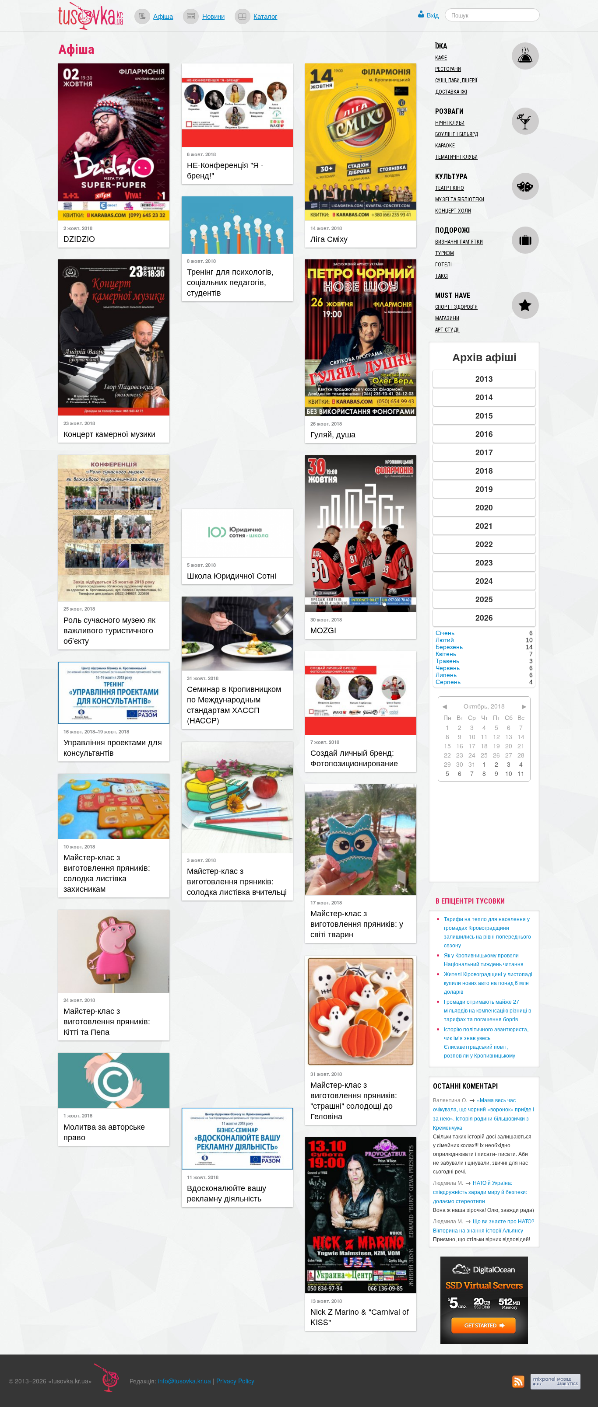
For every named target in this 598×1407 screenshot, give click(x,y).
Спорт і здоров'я (456, 307)
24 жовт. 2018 (79, 999)
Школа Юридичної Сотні (231, 575)
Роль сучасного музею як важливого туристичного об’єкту (109, 630)
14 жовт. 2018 (326, 227)
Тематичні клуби (456, 157)
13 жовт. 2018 (326, 1300)
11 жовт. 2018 (202, 1176)
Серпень (448, 681)
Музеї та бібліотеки (459, 199)
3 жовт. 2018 (201, 859)
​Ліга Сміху (329, 238)
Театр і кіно (449, 188)
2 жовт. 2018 (77, 227)
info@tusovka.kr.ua (184, 1380)
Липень (446, 674)
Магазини (447, 318)
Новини (213, 16)
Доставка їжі (451, 92)
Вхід (433, 14)
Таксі (441, 276)
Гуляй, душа (332, 434)
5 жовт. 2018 (201, 564)
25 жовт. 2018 (79, 608)
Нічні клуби (449, 123)
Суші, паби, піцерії (456, 80)
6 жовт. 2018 (201, 153)
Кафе (441, 58)
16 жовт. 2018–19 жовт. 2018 (96, 731)
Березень (449, 646)
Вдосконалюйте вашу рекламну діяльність (226, 1193)
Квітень (446, 653)
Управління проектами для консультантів (112, 747)
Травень (447, 660)
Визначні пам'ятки (459, 242)
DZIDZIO (79, 238)
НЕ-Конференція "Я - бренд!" (225, 170)
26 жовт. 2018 (326, 423)
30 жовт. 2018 (326, 619)
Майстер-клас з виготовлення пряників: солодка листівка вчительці (237, 881)
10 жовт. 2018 (79, 846)
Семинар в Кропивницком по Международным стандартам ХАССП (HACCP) (234, 704)
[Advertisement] (237, 404)
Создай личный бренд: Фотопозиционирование (354, 757)
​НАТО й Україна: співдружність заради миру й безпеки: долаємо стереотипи (480, 1192)
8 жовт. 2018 (201, 260)
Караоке (445, 146)
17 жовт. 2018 (326, 902)
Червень (448, 667)
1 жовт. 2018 (77, 1115)
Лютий (445, 639)
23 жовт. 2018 (79, 422)
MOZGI (323, 630)
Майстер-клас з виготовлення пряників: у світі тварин (356, 923)
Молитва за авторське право (104, 1131)
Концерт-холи (453, 211)
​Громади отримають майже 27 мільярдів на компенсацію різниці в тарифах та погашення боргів (487, 1010)
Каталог (265, 16)
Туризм (444, 253)
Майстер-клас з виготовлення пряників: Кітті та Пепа (106, 1021)
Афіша (163, 16)
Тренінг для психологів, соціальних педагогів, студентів (230, 282)
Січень (445, 632)
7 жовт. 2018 (324, 741)
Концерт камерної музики (109, 433)
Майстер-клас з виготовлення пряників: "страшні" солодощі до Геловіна (353, 1100)
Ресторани (448, 69)
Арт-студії (447, 330)
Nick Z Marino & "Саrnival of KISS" (359, 1316)
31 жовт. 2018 (202, 677)
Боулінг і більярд (456, 134)
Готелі (443, 265)
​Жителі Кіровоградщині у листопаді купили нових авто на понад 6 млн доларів (488, 982)
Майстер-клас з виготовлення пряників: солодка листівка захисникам (106, 873)
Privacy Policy (235, 1380)
